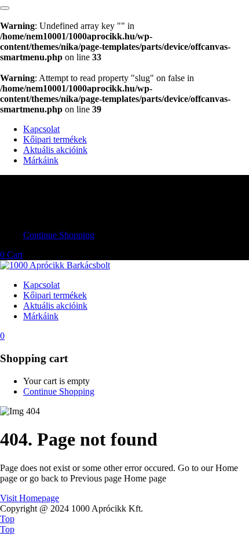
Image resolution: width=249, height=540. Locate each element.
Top (7, 519)
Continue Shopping (58, 235)
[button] (11, 255)
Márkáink (40, 160)
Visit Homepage (29, 498)
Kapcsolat (41, 129)
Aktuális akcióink (55, 150)
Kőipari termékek (55, 139)
